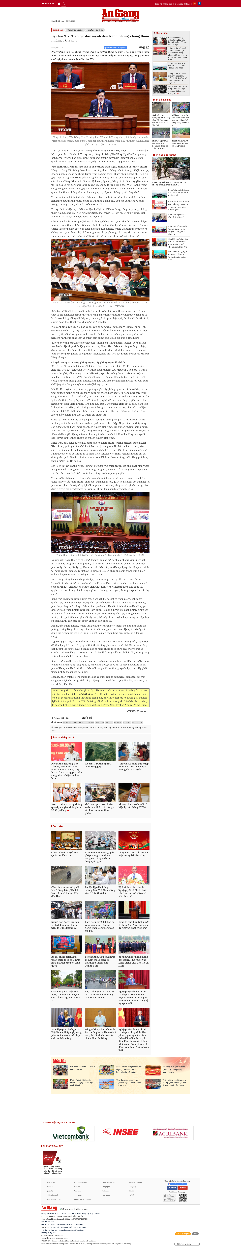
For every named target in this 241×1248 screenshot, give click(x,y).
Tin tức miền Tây (54, 1199)
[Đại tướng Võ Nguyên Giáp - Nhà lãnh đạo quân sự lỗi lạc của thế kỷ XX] (160, 89)
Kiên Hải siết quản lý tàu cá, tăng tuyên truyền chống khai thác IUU (177, 230)
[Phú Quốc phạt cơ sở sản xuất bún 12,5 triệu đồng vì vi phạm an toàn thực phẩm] (100, 792)
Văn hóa (77, 1191)
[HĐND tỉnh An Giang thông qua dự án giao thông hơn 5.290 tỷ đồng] (66, 792)
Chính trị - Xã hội (75, 30)
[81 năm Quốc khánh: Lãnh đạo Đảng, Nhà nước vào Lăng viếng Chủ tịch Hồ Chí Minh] (133, 945)
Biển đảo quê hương (164, 154)
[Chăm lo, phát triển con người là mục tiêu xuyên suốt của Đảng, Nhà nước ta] (66, 980)
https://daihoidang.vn (86, 693)
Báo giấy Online (182, 4)
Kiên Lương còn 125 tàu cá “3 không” (177, 215)
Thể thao (105, 1191)
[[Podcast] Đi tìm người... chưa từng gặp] (100, 751)
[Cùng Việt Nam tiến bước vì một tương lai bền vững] (133, 840)
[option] (71, 1133)
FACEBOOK (172, 1188)
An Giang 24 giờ (80, 1182)
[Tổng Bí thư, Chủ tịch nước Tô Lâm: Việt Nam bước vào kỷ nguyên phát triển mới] (133, 910)
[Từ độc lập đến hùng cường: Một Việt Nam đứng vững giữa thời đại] (100, 875)
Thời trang (106, 1195)
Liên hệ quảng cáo (163, 4)
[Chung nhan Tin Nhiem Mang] (73, 1209)
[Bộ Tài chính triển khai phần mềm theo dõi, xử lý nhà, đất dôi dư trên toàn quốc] (66, 945)
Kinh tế (49, 1186)
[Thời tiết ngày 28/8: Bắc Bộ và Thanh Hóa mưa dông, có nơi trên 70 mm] (100, 980)
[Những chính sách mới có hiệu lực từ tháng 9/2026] (133, 792)
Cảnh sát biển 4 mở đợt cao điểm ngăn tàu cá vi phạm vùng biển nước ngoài (178, 205)
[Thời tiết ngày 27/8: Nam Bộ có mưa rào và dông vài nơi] (181, 137)
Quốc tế (50, 1191)
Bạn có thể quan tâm (64, 737)
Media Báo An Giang (82, 1199)
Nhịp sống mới (52, 1195)
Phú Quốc (117, 722)
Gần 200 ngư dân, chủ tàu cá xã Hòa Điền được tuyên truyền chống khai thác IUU (178, 243)
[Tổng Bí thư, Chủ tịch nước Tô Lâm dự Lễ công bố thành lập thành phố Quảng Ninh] (100, 945)
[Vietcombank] (71, 1133)
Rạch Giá (109, 722)
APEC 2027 (100, 722)
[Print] (143, 48)
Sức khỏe (132, 1191)
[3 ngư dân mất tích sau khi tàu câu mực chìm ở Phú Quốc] (160, 66)
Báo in (195, 1234)
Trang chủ (58, 30)
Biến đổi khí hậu (162, 99)
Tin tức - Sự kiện (95, 30)
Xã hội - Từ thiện (135, 1182)
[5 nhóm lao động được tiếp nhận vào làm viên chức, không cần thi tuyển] (133, 751)
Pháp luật (133, 1186)
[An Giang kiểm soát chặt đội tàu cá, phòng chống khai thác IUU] (171, 168)
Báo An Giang (137, 722)
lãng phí (91, 722)
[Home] (59, 3)
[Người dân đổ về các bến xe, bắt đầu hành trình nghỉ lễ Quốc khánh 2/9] (66, 910)
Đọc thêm (58, 826)
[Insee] (120, 1132)
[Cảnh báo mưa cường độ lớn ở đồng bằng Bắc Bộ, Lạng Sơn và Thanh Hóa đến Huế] (66, 875)
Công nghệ (106, 1186)
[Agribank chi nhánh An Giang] (170, 1133)
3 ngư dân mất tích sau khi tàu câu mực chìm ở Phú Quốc (178, 192)
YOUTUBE (182, 1188)
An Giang (126, 722)
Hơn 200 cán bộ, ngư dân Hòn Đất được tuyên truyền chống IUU (177, 255)
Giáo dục (77, 1186)
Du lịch (131, 1195)
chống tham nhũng (79, 722)
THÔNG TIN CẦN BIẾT (53, 1146)
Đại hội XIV (67, 722)
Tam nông (78, 1195)
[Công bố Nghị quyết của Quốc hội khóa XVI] (66, 840)
